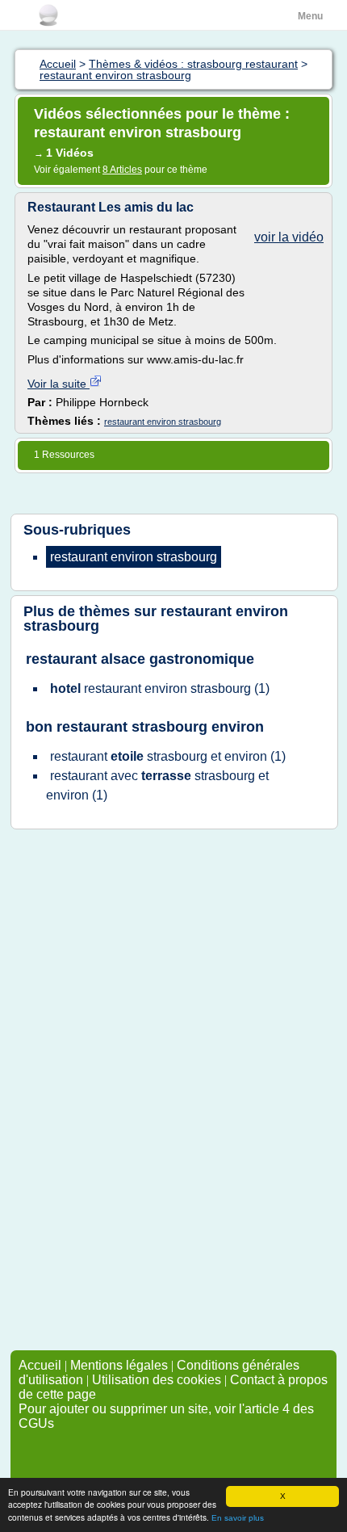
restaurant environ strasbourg (162, 421)
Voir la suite (58, 383)
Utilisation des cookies (156, 1380)
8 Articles (122, 169)
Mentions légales (119, 1365)
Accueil (40, 1365)
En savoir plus (237, 1517)
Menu (310, 16)
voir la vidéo (289, 237)
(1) (160, 688)
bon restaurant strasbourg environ (145, 727)
